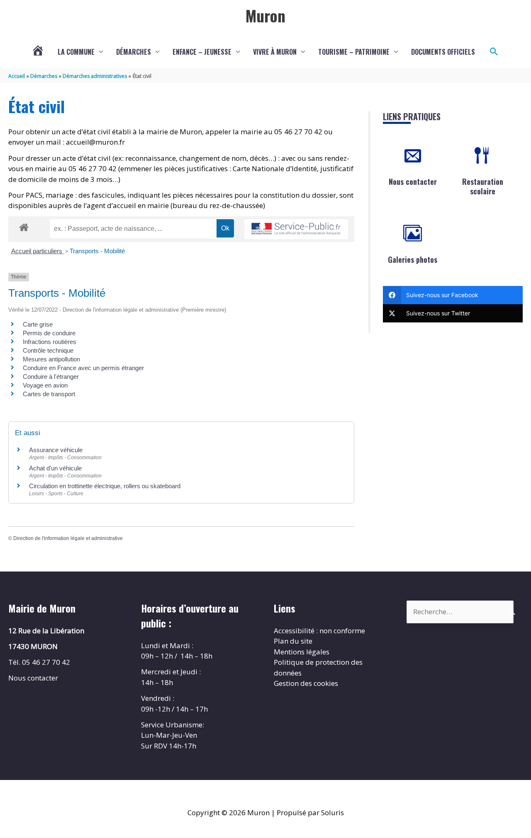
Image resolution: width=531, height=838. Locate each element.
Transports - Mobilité (97, 250)
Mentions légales (301, 651)
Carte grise (38, 324)
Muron (265, 15)
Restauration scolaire (482, 186)
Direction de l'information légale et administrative (68, 538)
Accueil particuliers (37, 250)
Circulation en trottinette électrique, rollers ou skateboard (104, 485)
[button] (494, 51)
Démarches (133, 52)
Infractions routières (49, 341)
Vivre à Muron (275, 52)
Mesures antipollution (51, 359)
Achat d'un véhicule (55, 468)
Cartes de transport (49, 393)
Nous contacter (413, 181)
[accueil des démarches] (24, 226)
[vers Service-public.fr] (296, 229)
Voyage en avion (45, 385)
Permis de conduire (49, 333)
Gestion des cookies (306, 683)
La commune (76, 52)
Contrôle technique (48, 350)
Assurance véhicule (56, 449)
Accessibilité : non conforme (319, 630)
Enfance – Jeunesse (202, 52)
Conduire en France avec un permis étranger (83, 367)
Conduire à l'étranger (51, 376)
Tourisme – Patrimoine (354, 52)
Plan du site (293, 641)
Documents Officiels (443, 52)
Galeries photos (412, 259)
